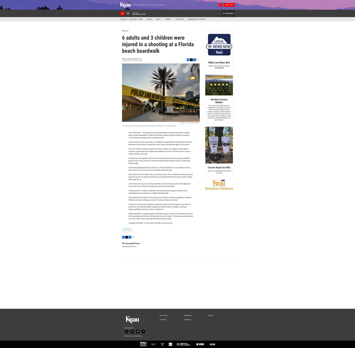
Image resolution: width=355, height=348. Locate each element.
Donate (230, 5)
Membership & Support (197, 19)
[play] (122, 13)
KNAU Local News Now (219, 62)
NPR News (125, 31)
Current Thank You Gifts (219, 167)
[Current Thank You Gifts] (219, 145)
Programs (133, 19)
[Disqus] (177, 284)
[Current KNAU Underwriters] (219, 185)
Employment (188, 315)
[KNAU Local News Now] (219, 44)
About (158, 19)
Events (149, 19)
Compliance (179, 19)
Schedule (123, 19)
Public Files (163, 319)
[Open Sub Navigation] (144, 19)
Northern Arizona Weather (219, 101)
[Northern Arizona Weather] (219, 85)
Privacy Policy (164, 315)
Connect (168, 19)
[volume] (128, 13)
